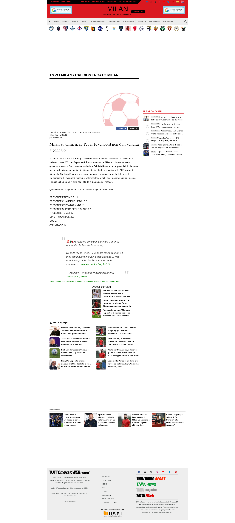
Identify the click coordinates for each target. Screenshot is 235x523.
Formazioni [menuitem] (128, 21)
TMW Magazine (98, 2)
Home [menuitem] (56, 21)
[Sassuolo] (162, 28)
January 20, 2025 (76, 276)
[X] (151, 2)
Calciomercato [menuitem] (98, 21)
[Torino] (169, 28)
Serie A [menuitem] (65, 21)
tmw (54, 75)
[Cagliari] (65, 28)
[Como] (72, 28)
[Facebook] (147, 2)
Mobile (104, 484)
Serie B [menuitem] (75, 21)
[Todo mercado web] (177, 2)
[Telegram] (168, 2)
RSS (103, 488)
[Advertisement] (117, 389)
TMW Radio (85, 2)
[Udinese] (176, 28)
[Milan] (128, 28)
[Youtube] (164, 2)
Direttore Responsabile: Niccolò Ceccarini (69, 483)
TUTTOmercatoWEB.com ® (77, 493)
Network (55, 2)
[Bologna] (58, 28)
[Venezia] (183, 28)
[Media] (173, 2)
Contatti (105, 491)
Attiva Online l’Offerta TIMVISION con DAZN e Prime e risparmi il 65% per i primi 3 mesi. (85, 282)
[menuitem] (49, 22)
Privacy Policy (108, 499)
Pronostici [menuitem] (168, 21)
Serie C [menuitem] (85, 21)
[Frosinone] (86, 28)
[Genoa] (93, 28)
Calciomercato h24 (128, 2)
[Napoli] (142, 28)
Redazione (106, 476)
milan (66, 75)
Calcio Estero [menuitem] (114, 21)
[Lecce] (121, 28)
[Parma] (148, 28)
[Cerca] (185, 22)
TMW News (111, 2)
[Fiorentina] (79, 28)
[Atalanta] (51, 28)
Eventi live (66, 2)
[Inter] (100, 28)
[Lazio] (114, 28)
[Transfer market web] (182, 2)
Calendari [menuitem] (141, 21)
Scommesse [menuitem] (154, 21)
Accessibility (107, 495)
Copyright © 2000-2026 (59, 493)
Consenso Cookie (109, 502)
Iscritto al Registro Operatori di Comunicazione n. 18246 (69, 488)
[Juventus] (107, 28)
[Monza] (135, 28)
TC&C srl (60, 477)
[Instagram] (160, 2)
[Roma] (155, 28)
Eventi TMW (106, 480)
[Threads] (155, 2)
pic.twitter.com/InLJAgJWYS (93, 264)
